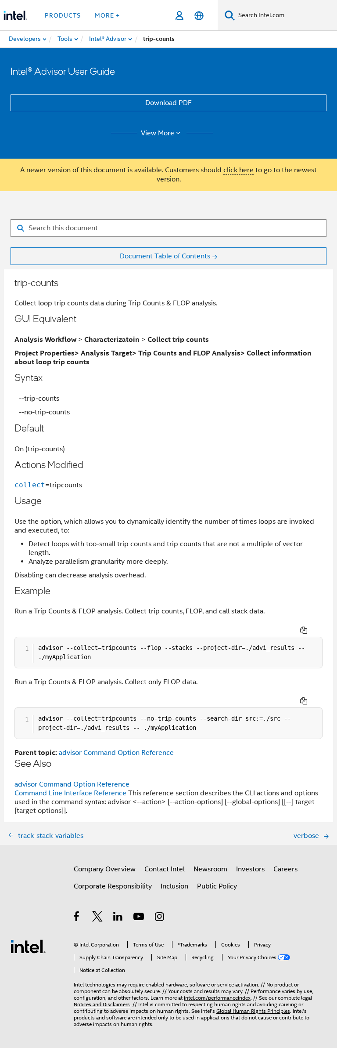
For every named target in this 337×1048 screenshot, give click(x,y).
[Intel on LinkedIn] (118, 918)
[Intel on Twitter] (97, 918)
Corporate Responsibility (113, 886)
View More (157, 133)
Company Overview (105, 869)
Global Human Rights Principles (253, 1011)
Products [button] (63, 15)
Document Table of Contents (165, 256)
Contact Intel (164, 869)
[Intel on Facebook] (77, 918)
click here (238, 170)
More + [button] (107, 15)
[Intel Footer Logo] (28, 946)
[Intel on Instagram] (160, 918)
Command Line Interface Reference (70, 793)
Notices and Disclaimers (102, 1004)
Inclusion (174, 886)
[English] (199, 15)
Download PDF (168, 102)
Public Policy (217, 886)
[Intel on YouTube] (139, 918)
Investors (250, 869)
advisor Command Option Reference (116, 752)
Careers (285, 869)
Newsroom (210, 869)
